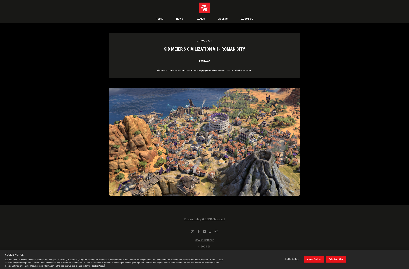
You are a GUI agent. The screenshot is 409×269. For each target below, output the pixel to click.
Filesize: (239, 70)
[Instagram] (216, 231)
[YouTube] (204, 231)
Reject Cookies (336, 259)
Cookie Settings (204, 240)
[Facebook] (198, 231)
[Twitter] (192, 231)
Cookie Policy (98, 266)
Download (204, 61)
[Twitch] (210, 231)
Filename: (161, 70)
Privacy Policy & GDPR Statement (204, 219)
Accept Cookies (313, 259)
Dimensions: (212, 70)
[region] (204, 259)
